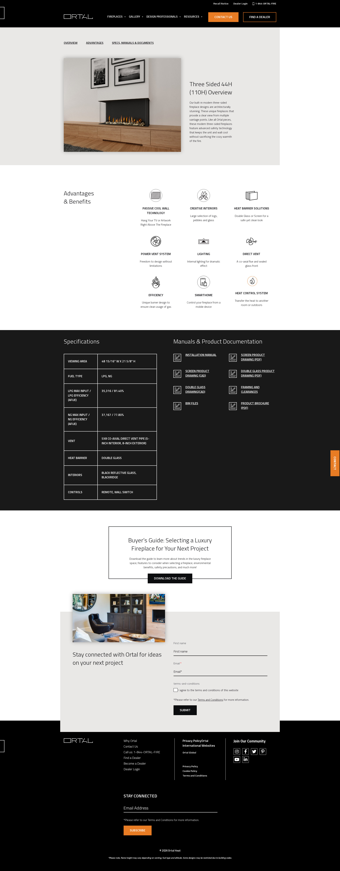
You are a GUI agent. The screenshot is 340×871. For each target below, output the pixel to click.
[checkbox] (220, 689)
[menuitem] (220, 3)
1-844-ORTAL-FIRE (147, 752)
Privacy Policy (192, 740)
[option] (122, 105)
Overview (71, 43)
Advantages (94, 43)
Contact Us (223, 17)
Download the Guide (170, 578)
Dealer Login (132, 769)
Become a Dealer (135, 763)
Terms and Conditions (210, 700)
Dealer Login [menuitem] (240, 3)
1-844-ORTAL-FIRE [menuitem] (265, 3)
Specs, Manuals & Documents (133, 43)
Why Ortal (130, 740)
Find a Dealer (259, 17)
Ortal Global (189, 752)
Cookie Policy (190, 771)
